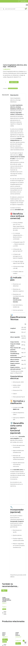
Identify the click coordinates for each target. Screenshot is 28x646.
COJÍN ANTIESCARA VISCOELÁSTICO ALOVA (6, 599)
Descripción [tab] (5, 95)
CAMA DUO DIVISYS (17, 634)
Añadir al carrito (13, 82)
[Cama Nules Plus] (4, 628)
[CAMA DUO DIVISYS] (17, 628)
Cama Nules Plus (4, 634)
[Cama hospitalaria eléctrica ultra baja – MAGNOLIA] (14, 37)
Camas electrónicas (13, 88)
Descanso (4, 641)
